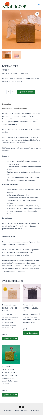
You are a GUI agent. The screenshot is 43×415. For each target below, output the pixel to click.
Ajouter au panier (26, 92)
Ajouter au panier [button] (10, 339)
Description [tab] (6, 104)
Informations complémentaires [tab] (14, 108)
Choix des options (31, 333)
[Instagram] (23, 407)
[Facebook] (20, 407)
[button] (37, 14)
